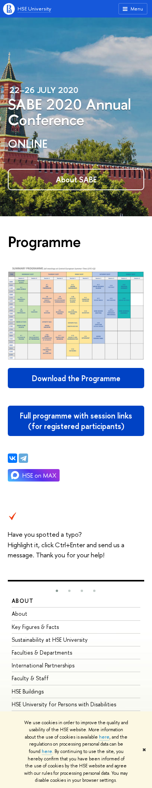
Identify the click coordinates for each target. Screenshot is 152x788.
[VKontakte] (12, 458)
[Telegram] (23, 458)
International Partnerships (43, 665)
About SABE (76, 179)
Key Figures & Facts (35, 626)
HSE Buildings (28, 691)
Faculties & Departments (42, 652)
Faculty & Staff (30, 678)
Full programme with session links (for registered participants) (76, 420)
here (104, 737)
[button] (57, 590)
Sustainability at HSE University (50, 639)
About (23, 600)
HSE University (34, 8)
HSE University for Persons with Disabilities (64, 704)
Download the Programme (76, 378)
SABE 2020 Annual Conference (69, 112)
